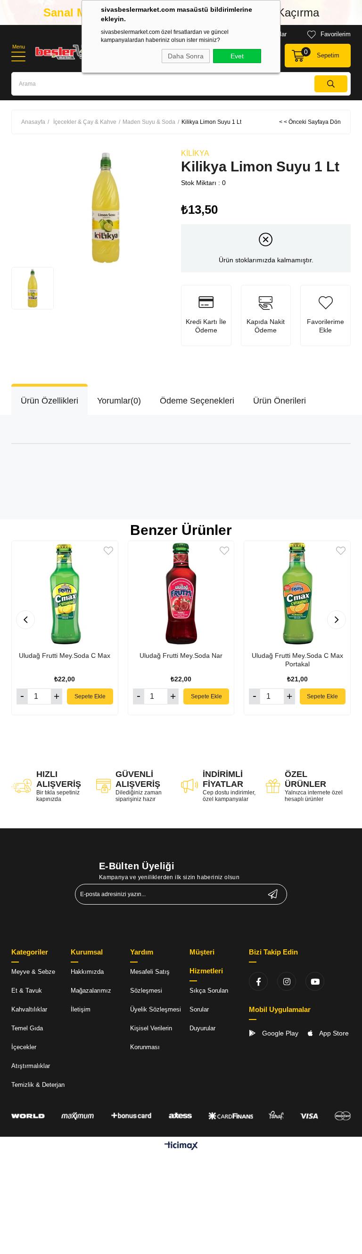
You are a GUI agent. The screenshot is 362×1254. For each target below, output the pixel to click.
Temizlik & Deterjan (38, 1084)
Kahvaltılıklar (29, 1009)
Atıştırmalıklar (30, 1065)
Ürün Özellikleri (49, 400)
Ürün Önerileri (279, 400)
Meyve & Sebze (33, 971)
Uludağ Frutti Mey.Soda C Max (64, 655)
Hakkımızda (87, 971)
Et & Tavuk (26, 990)
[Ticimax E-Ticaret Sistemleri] (181, 1146)
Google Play (279, 1033)
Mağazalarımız (91, 990)
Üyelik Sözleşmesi (155, 1009)
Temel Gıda (27, 1028)
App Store (333, 1033)
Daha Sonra (186, 56)
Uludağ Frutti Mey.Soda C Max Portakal (297, 660)
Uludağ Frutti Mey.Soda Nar (181, 655)
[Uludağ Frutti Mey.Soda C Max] (65, 594)
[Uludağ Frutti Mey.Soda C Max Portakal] (297, 594)
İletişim (80, 1009)
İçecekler (23, 1047)
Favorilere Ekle (108, 551)
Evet (237, 56)
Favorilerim (336, 34)
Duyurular (202, 1028)
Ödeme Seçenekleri (197, 400)
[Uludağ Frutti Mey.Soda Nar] (181, 594)
